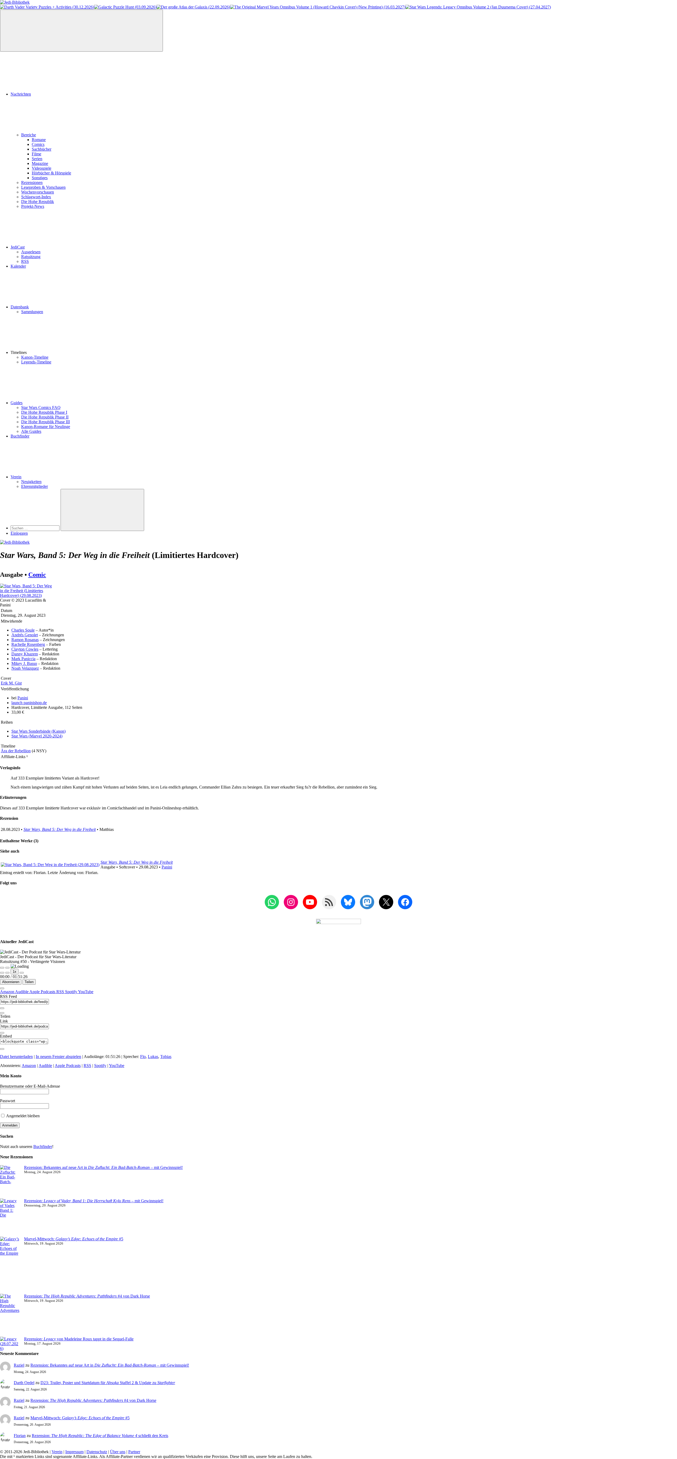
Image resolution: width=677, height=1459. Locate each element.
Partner (134, 1451)
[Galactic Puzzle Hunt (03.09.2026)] (125, 7)
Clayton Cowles (24, 649)
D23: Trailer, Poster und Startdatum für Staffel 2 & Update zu (107, 1382)
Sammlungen (32, 311)
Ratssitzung (30, 256)
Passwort (7, 1100)
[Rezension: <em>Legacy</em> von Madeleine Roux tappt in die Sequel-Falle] (10, 1344)
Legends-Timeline (36, 362)
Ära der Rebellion (16, 751)
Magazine (40, 163)
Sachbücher (41, 149)
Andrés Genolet (24, 635)
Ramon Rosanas (25, 639)
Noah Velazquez (25, 668)
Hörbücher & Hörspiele (51, 173)
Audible (22, 991)
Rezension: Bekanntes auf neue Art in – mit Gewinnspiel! (103, 1167)
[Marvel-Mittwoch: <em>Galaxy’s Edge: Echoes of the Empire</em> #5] (10, 1265)
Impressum (74, 1451)
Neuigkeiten (31, 481)
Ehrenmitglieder (34, 486)
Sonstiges (40, 177)
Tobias (165, 1056)
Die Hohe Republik (37, 201)
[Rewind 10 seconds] (7, 973)
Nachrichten (21, 94)
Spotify (71, 991)
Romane (39, 139)
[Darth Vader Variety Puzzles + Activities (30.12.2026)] (47, 7)
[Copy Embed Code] (2, 1049)
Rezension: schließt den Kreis (100, 1435)
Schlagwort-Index (36, 197)
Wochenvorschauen (37, 192)
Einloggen (19, 533)
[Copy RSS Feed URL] (2, 1008)
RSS (25, 261)
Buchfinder (20, 436)
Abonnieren (10, 982)
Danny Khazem (24, 654)
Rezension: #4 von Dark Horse (87, 1296)
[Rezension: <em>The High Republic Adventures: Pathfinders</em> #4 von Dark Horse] (10, 1315)
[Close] (2, 988)
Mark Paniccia (23, 658)
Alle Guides (31, 431)
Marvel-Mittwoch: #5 (73, 1239)
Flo (143, 1056)
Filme (36, 154)
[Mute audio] (2, 973)
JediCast (18, 247)
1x (14, 972)
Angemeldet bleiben (22, 1116)
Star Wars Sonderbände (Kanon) (38, 731)
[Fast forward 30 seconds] (22, 973)
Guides (16, 402)
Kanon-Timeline (34, 357)
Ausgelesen (30, 252)
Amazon (7, 991)
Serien (37, 158)
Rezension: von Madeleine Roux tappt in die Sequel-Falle (79, 1339)
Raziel (19, 1365)
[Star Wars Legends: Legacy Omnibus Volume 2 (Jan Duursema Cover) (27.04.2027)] (478, 7)
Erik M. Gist (11, 683)
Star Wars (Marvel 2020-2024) (36, 736)
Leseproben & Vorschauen (43, 187)
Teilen (29, 982)
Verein (16, 477)
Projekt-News (32, 206)
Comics (38, 144)
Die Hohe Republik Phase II (44, 417)
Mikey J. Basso (24, 663)
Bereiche (28, 135)
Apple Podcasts (42, 991)
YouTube (85, 991)
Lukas (153, 1056)
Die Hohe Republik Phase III (45, 422)
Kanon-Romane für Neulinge (45, 426)
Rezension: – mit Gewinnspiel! (93, 1201)
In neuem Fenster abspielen (58, 1056)
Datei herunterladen (16, 1056)
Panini (22, 698)
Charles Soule (23, 630)
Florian (20, 1435)
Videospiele (41, 168)
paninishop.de (29, 702)
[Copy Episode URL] (2, 1033)
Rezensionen (32, 182)
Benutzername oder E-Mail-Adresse (30, 1086)
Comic (37, 574)
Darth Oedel (24, 1382)
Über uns (117, 1451)
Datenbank (20, 307)
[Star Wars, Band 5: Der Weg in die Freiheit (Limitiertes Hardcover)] (26, 595)
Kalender (18, 266)
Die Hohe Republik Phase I (44, 412)
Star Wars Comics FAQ (41, 407)
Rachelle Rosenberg (28, 644)
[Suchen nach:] (36, 528)
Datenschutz (96, 1451)
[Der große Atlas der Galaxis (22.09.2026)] (193, 7)
